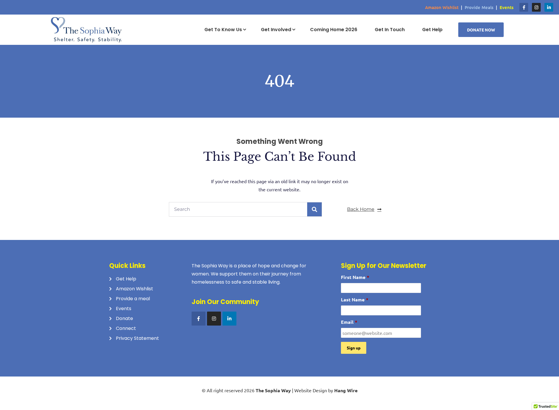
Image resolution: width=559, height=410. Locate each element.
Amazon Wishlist (442, 7)
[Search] (314, 209)
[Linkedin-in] (548, 7)
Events (507, 7)
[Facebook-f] (523, 7)
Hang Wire (346, 390)
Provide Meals (479, 7)
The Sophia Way (273, 390)
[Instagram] (536, 7)
